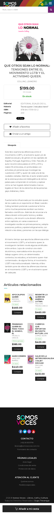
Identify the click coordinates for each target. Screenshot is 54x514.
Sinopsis (12, 145)
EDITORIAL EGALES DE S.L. (33, 103)
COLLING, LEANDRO (27, 81)
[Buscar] (51, 10)
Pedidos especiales (27, 485)
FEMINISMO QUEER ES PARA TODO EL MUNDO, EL (18, 329)
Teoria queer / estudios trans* (34, 106)
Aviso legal (27, 462)
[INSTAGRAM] (29, 431)
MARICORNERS (19, 356)
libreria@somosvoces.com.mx (27, 446)
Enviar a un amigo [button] (21, 134)
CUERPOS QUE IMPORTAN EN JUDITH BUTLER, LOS (41, 329)
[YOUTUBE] (33, 431)
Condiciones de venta (27, 465)
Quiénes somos (27, 481)
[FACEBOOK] (20, 431)
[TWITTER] (25, 431)
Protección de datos (27, 469)
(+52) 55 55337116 (27, 443)
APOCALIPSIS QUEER (18, 295)
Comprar (17, 312)
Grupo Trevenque (41, 501)
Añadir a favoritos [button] (21, 127)
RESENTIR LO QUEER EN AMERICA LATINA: (41, 298)
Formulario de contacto (27, 449)
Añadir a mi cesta (28, 509)
